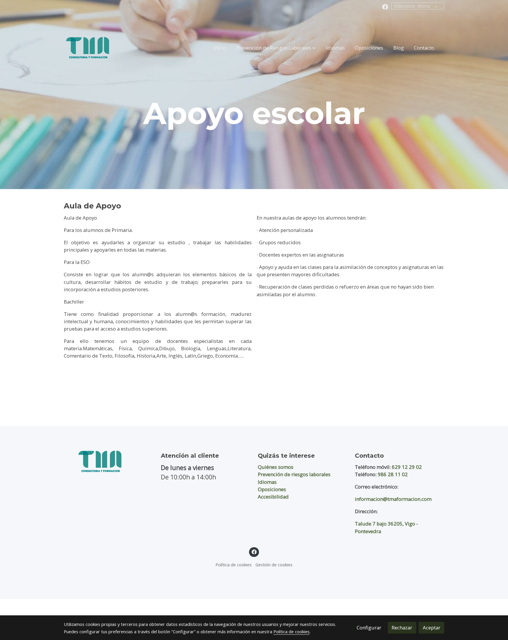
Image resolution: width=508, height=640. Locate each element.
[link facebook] (385, 6)
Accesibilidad (273, 496)
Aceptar (431, 627)
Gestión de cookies (274, 564)
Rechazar (402, 627)
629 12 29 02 (407, 467)
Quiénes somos (275, 467)
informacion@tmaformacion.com (393, 499)
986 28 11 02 (393, 474)
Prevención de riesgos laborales (294, 474)
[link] (87, 47)
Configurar (369, 627)
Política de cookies (233, 564)
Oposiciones (272, 489)
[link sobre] (108, 461)
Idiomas (267, 482)
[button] (276, 47)
